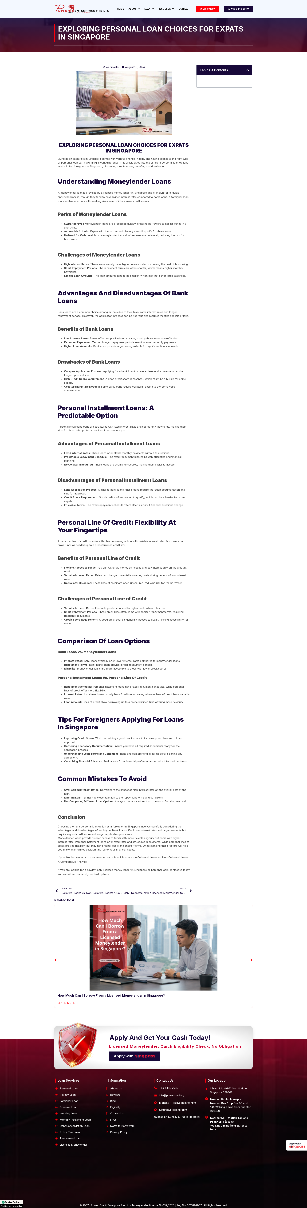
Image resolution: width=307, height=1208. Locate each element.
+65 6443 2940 (168, 1087)
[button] (247, 70)
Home (120, 8)
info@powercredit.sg (171, 1095)
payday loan (94, 869)
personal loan (159, 869)
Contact (184, 8)
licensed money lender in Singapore (125, 869)
